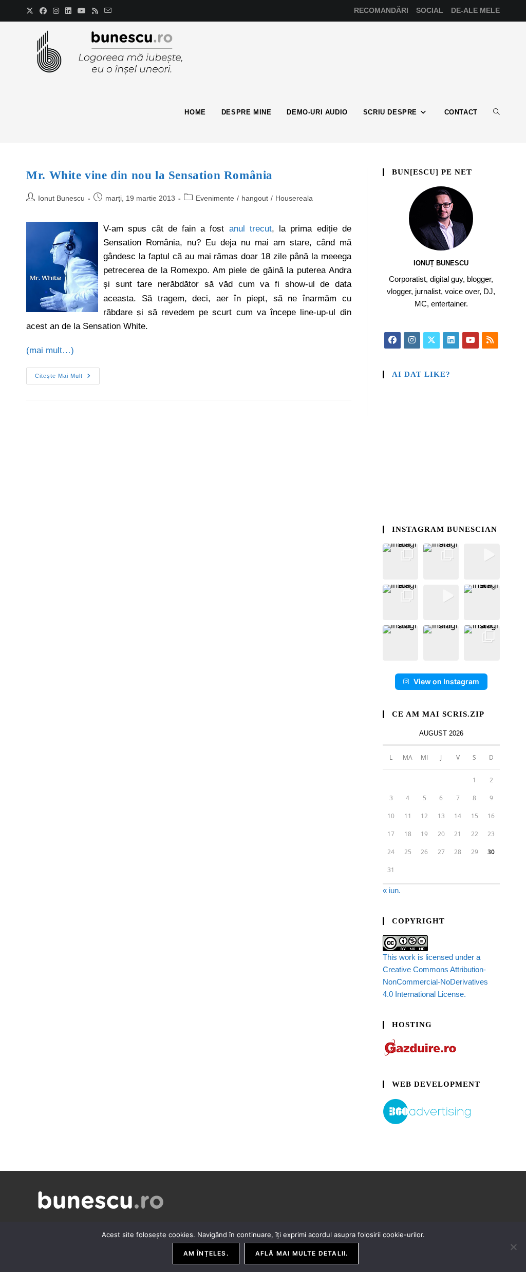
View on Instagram (446, 681)
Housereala (294, 198)
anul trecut (250, 229)
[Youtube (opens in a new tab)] (81, 11)
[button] (400, 561)
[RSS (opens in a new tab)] (95, 11)
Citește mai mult (67, 373)
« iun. (392, 890)
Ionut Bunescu (61, 198)
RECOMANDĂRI (381, 10)
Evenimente (215, 198)
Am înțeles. (206, 1253)
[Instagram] (412, 340)
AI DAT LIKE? (421, 374)
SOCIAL (429, 10)
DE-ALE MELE (475, 10)
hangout (254, 198)
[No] (513, 1247)
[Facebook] (392, 340)
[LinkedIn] (451, 340)
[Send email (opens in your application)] (108, 11)
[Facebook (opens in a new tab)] (43, 11)
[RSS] (490, 340)
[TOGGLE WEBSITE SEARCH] (496, 112)
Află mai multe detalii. (301, 1253)
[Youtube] (470, 340)
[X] (431, 340)
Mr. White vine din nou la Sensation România (149, 175)
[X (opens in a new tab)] (31, 11)
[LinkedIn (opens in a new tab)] (68, 11)
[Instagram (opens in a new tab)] (56, 11)
